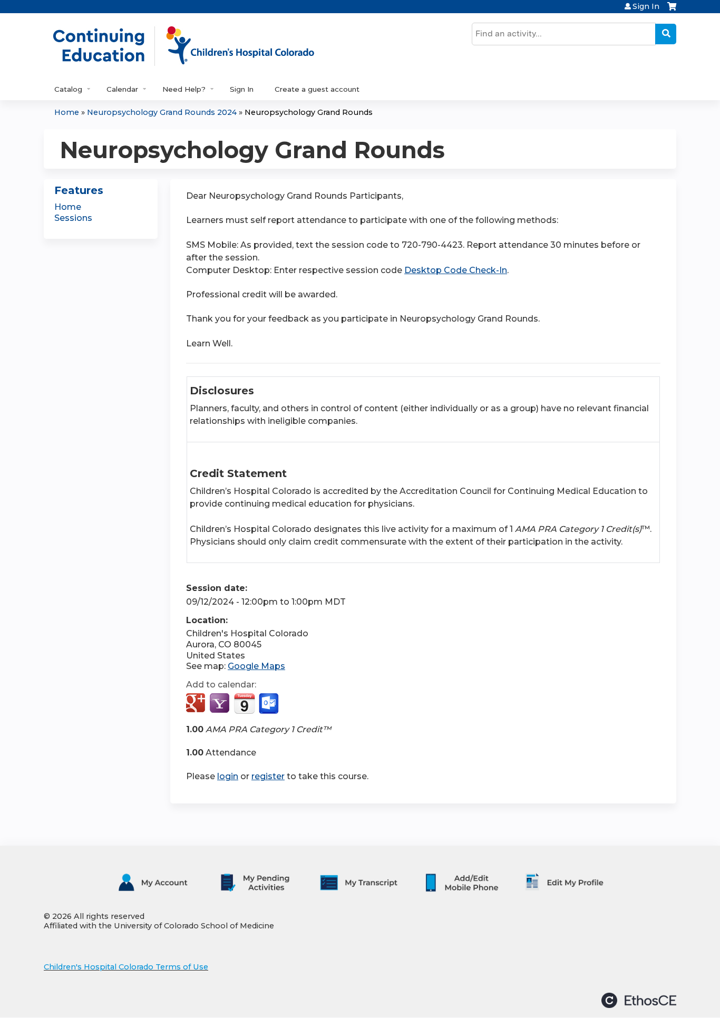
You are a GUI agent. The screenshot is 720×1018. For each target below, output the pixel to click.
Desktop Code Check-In (455, 270)
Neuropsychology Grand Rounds (309, 112)
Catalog (68, 89)
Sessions (73, 218)
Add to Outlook (269, 703)
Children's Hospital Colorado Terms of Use (126, 967)
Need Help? (184, 89)
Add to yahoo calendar (220, 703)
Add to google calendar (197, 703)
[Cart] (671, 10)
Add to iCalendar (244, 703)
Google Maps (256, 666)
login (227, 776)
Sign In (646, 6)
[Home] (194, 46)
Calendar (122, 89)
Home (66, 112)
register (268, 776)
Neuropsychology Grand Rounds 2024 (162, 112)
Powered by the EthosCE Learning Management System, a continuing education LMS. (638, 1000)
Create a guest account (317, 89)
